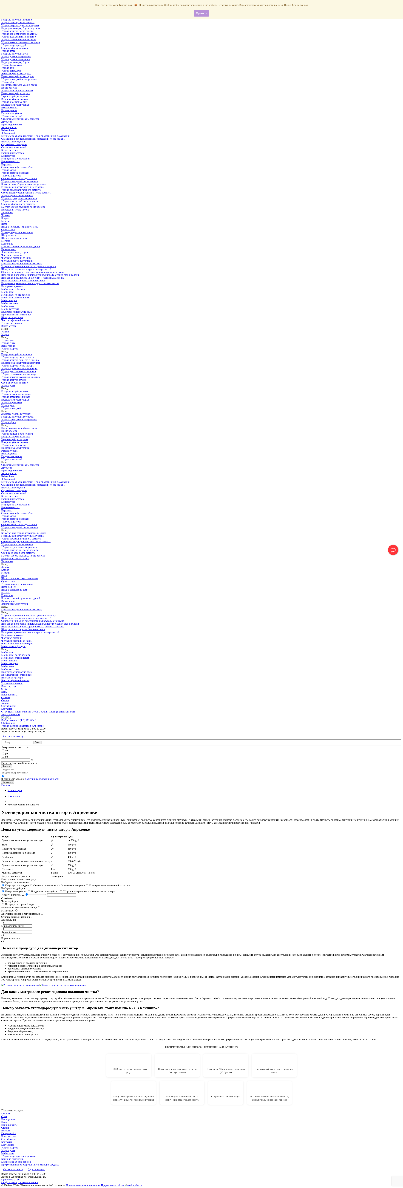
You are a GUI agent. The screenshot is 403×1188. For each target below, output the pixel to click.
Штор (4, 223)
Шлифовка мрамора (12, 317)
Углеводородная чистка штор (17, 232)
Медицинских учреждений (15, 158)
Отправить (8, 782)
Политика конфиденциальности (83, 1185)
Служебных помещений (14, 144)
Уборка (5, 334)
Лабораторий (8, 133)
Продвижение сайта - (113, 1185)
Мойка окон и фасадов (13, 289)
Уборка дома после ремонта (16, 56)
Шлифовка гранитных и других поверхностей (26, 269)
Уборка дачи (7, 67)
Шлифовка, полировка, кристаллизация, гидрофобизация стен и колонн (40, 275)
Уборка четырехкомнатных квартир (20, 42)
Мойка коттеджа (10, 309)
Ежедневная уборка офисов (16, 1161)
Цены (4, 691)
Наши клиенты (9, 694)
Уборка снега (8, 343)
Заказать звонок (29, 1182)
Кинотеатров (8, 155)
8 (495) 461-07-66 (27, 720)
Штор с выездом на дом (14, 238)
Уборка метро (8, 170)
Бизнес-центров (9, 150)
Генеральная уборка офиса (15, 93)
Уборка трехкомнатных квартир (18, 39)
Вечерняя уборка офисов (14, 99)
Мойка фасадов (9, 303)
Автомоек (6, 121)
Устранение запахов (12, 323)
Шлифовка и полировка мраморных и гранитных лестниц (32, 277)
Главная (5, 785)
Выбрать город (9, 720)
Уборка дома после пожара (15, 59)
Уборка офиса (8, 82)
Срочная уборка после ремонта (18, 204)
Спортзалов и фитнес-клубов (17, 167)
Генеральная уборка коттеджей (17, 76)
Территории (7, 340)
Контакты (6, 708)
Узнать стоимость (10, 714)
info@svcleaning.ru (11, 1182)
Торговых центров (11, 175)
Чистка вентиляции (11, 255)
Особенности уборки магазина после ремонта (26, 192)
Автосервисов (9, 127)
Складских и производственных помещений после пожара (33, 138)
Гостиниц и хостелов (12, 153)
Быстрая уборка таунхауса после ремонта (23, 206)
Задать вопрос (36, 1169)
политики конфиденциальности (42, 779)
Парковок (6, 164)
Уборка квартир (9, 348)
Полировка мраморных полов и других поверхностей (30, 283)
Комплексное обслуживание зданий (20, 246)
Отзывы (5, 697)
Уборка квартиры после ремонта (18, 1156)
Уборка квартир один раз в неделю (20, 25)
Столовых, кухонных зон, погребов (20, 119)
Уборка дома (8, 50)
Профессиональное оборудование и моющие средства (30, 1164)
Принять (201, 13)
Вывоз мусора (8, 326)
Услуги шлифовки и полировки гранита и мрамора (28, 266)
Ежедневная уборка (11, 113)
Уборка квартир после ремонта (17, 22)
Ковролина (7, 243)
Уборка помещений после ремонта (19, 181)
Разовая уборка (9, 107)
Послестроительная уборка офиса (19, 85)
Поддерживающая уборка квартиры (20, 28)
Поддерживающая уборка (15, 62)
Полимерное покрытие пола (16, 311)
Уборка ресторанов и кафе (15, 172)
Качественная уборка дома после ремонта (23, 184)
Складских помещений (13, 147)
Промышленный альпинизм (16, 314)
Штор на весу (8, 235)
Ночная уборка (9, 110)
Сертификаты (8, 706)
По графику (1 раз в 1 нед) (19, 904)
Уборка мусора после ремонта (17, 195)
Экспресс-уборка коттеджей (16, 73)
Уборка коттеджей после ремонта (19, 79)
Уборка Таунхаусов (11, 65)
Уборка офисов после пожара (17, 90)
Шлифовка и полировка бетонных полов (23, 280)
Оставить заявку (13, 736)
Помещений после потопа (15, 209)
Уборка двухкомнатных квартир (18, 36)
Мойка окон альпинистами (15, 297)
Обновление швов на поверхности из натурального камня (32, 272)
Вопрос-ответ (8, 1136)
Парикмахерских (10, 161)
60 (6, 756)
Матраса (5, 240)
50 (6, 753)
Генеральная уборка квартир (16, 19)
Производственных (11, 124)
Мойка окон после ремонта (15, 294)
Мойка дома (7, 306)
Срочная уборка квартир (14, 48)
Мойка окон (7, 292)
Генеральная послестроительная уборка (22, 187)
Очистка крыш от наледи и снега (19, 178)
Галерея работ (8, 1133)
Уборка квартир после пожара (17, 31)
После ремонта (9, 87)
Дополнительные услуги (14, 252)
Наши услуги (8, 1119)
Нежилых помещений (13, 141)
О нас (4, 689)
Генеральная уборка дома (14, 53)
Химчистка (7, 212)
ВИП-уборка (8, 345)
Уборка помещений (11, 116)
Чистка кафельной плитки (15, 320)
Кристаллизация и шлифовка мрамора (21, 263)
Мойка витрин (9, 300)
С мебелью (7, 898)
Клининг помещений (12, 1159)
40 (6, 750)
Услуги (5, 331)
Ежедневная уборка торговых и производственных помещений (35, 136)
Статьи (5, 700)
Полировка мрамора (12, 286)
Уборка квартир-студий (13, 45)
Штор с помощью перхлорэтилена (19, 226)
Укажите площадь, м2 (13, 895)
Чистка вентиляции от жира (16, 258)
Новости (6, 1130)
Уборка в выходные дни (14, 102)
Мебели (5, 221)
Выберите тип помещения (15, 882)
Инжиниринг (8, 249)
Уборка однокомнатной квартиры (19, 33)
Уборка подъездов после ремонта (19, 198)
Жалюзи (5, 215)
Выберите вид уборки (13, 888)
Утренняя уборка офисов (14, 96)
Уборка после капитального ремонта (21, 189)
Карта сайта (7, 1144)
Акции (5, 703)
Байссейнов (7, 130)
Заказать (7, 766)
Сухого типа (8, 229)
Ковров (5, 218)
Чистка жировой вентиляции (17, 260)
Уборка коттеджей (11, 70)
